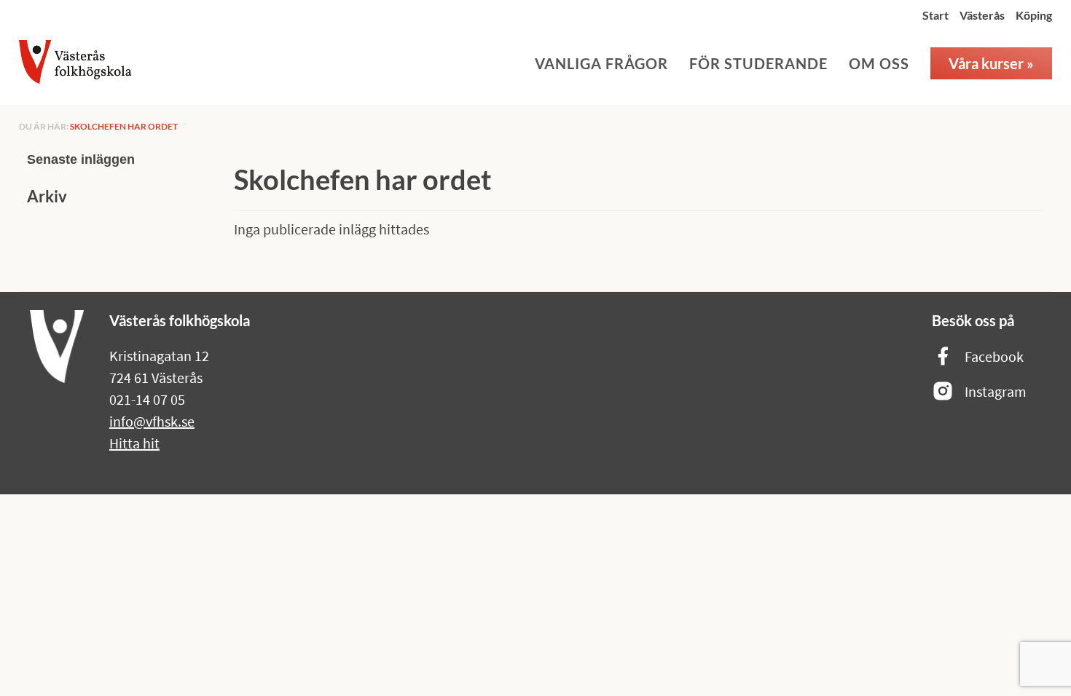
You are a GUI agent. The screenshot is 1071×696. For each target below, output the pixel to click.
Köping (1034, 15)
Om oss (879, 63)
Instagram (996, 391)
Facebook (994, 356)
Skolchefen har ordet (124, 126)
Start (935, 15)
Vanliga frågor (601, 63)
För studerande (758, 63)
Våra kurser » (991, 63)
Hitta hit (134, 443)
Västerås (982, 15)
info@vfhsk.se (152, 421)
